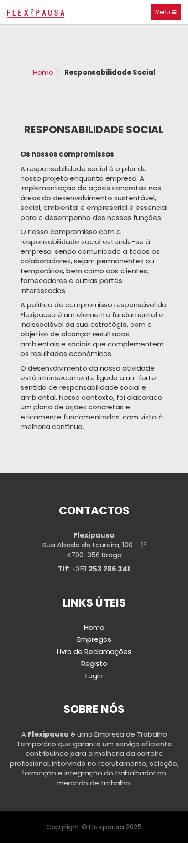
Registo (94, 663)
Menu (168, 14)
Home (43, 72)
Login (94, 676)
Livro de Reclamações (94, 651)
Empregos (94, 639)
